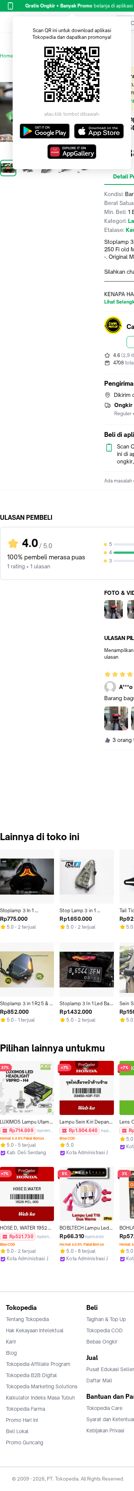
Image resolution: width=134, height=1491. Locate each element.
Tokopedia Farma (25, 1409)
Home (6, 56)
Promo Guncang (24, 1442)
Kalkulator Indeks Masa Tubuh (40, 1398)
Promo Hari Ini (22, 1420)
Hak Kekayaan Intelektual (35, 1330)
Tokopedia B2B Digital (31, 1375)
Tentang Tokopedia (27, 1319)
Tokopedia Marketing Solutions (41, 1386)
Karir (11, 1342)
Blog (11, 1353)
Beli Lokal (17, 1431)
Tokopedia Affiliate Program (38, 1364)
